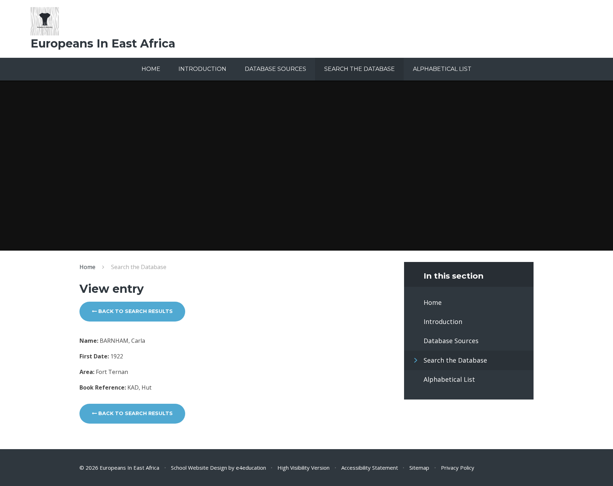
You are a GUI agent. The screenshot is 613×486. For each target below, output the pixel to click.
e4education (251, 467)
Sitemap (419, 467)
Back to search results (135, 311)
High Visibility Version (303, 467)
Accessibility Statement (369, 467)
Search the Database (138, 267)
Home (87, 267)
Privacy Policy (457, 467)
